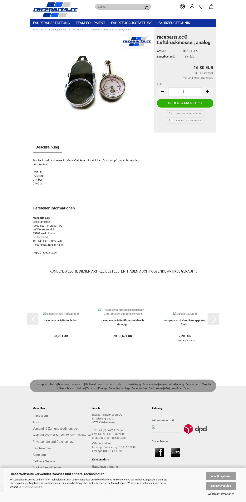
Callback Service (44, 461)
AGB (36, 422)
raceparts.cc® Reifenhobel (60, 320)
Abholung (39, 455)
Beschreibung (47, 147)
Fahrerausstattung (51, 23)
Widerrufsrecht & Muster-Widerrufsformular (62, 435)
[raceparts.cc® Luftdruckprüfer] (91, 82)
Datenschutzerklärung (30, 486)
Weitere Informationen (221, 493)
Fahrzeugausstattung (132, 23)
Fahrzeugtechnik (174, 23)
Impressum (40, 415)
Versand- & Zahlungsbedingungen (56, 428)
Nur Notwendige (221, 485)
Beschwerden (42, 448)
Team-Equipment (90, 23)
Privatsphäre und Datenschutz (53, 442)
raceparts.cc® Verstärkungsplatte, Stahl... (185, 322)
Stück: (160, 84)
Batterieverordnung (105, 467)
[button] (182, 6)
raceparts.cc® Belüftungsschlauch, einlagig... (122, 322)
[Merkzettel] (202, 6)
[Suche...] (147, 6)
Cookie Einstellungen (47, 467)
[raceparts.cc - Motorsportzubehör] (57, 9)
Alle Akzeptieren (221, 476)
